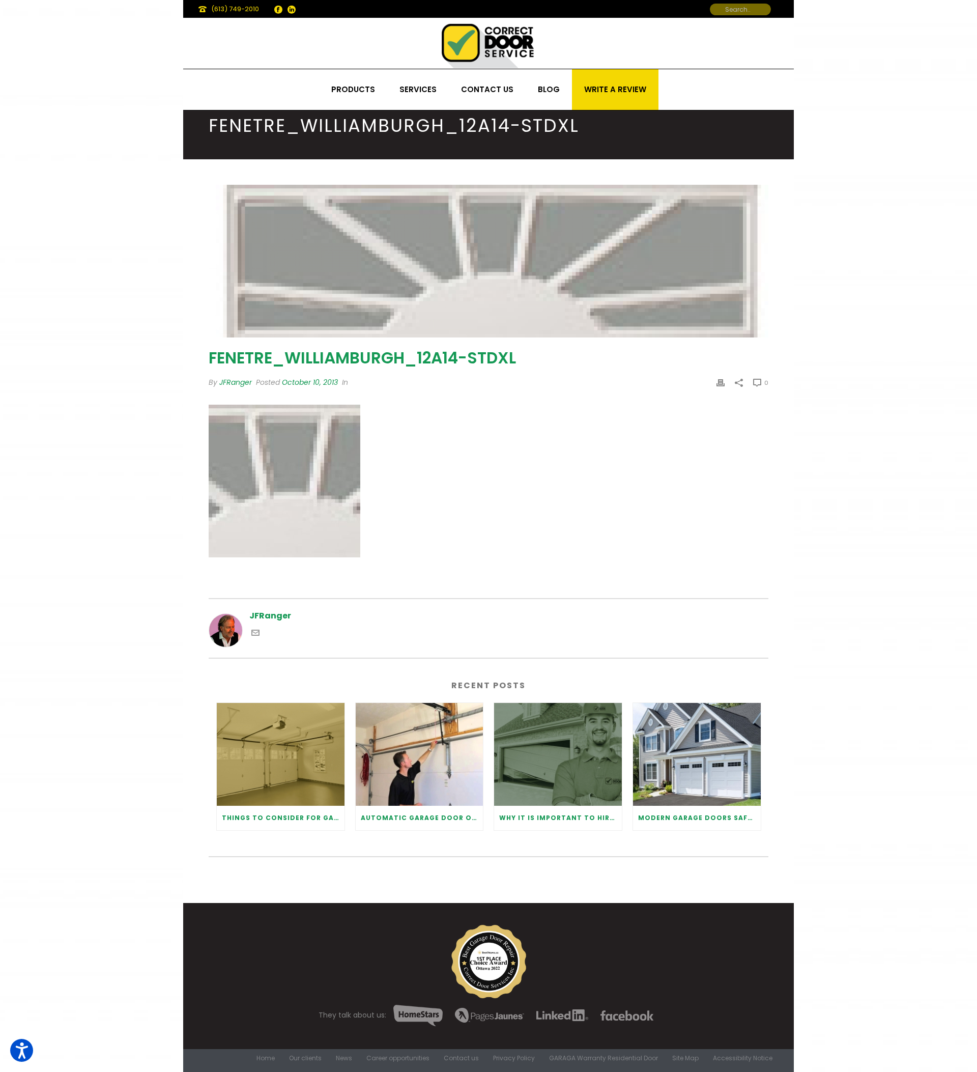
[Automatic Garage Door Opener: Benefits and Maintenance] (419, 754)
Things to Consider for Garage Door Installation (283, 817)
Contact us (487, 89)
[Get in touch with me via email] (255, 634)
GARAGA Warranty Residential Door (603, 1058)
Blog (549, 89)
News (344, 1058)
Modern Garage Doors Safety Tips (699, 817)
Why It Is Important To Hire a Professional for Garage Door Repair (560, 817)
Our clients (305, 1058)
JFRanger (235, 382)
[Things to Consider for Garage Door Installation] (280, 754)
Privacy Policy (514, 1058)
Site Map (685, 1058)
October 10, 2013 (310, 382)
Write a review (615, 89)
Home (265, 1058)
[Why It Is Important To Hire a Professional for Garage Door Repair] (558, 754)
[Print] (720, 382)
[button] (21, 1050)
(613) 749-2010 (235, 9)
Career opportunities (397, 1058)
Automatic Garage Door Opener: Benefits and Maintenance (422, 817)
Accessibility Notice (742, 1058)
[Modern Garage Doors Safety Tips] (697, 754)
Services (418, 89)
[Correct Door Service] (488, 43)
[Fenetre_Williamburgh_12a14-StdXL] (488, 261)
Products (353, 89)
